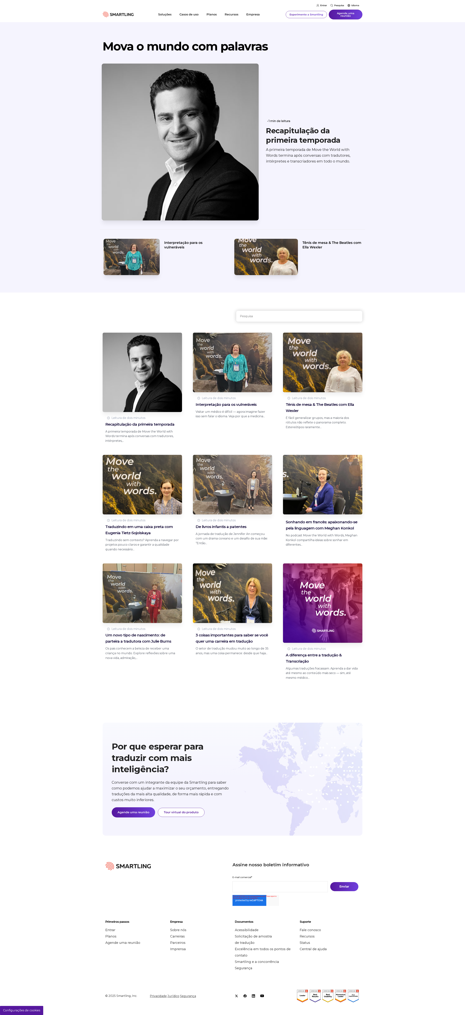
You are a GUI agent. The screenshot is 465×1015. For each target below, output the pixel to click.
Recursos (231, 14)
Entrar (323, 5)
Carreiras (177, 936)
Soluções (164, 14)
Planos (212, 14)
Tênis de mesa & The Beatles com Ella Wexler (331, 245)
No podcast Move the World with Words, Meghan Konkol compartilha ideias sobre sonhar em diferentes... (321, 540)
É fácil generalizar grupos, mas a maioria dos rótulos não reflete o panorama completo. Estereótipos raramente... (317, 422)
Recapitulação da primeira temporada (303, 135)
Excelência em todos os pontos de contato (263, 952)
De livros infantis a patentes (221, 526)
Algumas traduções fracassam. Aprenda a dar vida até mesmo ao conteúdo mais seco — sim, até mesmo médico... (322, 673)
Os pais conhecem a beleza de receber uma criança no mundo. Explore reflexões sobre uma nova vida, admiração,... (140, 653)
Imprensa (178, 949)
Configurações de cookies (21, 1010)
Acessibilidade (246, 930)
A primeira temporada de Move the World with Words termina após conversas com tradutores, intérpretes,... (139, 436)
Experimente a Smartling (306, 14)
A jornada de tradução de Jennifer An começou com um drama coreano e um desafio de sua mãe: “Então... (232, 538)
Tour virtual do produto (181, 812)
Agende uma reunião (345, 14)
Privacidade (158, 996)
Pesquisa (339, 5)
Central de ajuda (313, 949)
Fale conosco (310, 930)
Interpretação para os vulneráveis (183, 245)
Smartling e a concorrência (257, 962)
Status (305, 943)
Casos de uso (189, 14)
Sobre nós (178, 930)
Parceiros (177, 943)
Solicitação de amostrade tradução (253, 939)
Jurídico (173, 996)
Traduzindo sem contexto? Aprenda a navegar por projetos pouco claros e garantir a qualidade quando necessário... (142, 544)
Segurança (243, 968)
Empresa (253, 14)
